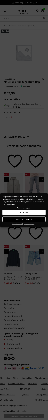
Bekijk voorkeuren (24, 219)
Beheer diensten (23, 208)
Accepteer (24, 212)
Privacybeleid (29, 224)
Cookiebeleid (17, 224)
